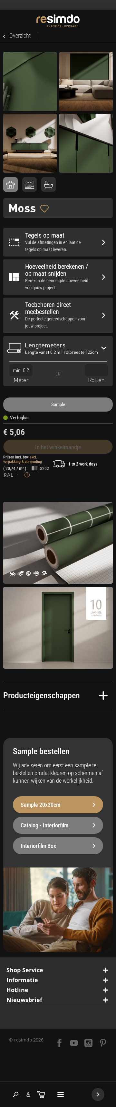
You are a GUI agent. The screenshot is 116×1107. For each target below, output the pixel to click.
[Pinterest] (103, 1043)
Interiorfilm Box (38, 845)
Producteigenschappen (41, 695)
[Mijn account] (28, 1094)
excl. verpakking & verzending (22, 459)
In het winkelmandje (58, 447)
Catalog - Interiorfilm (44, 825)
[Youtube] (74, 1043)
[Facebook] (59, 1043)
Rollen (96, 379)
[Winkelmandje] (41, 1094)
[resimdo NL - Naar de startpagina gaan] (58, 20)
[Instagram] (88, 1043)
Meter (21, 379)
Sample (58, 404)
